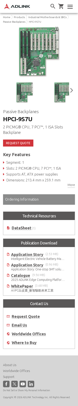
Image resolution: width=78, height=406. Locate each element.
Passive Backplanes (14, 21)
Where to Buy (24, 343)
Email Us (19, 325)
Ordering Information (22, 199)
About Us (9, 365)
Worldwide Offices (29, 334)
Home (6, 17)
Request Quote (26, 316)
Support (9, 377)
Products (19, 17)
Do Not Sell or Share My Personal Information (26, 390)
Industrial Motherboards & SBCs (47, 17)
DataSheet (21, 228)
